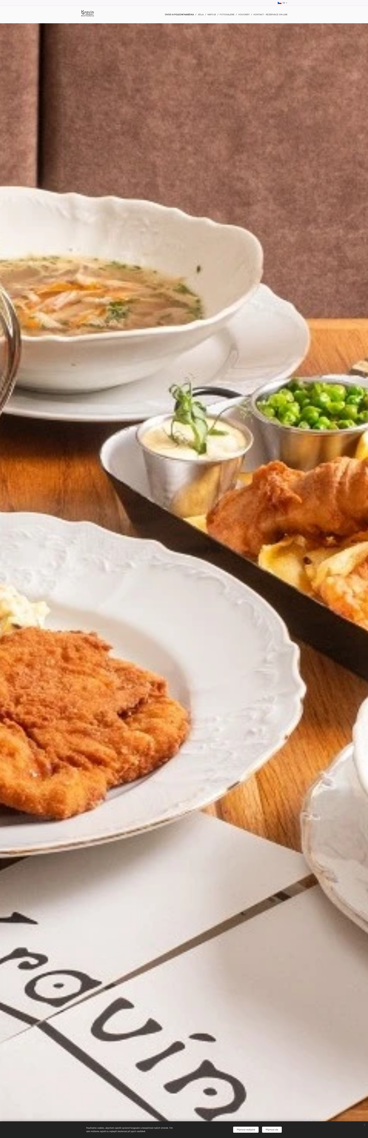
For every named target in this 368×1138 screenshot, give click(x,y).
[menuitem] (180, 14)
